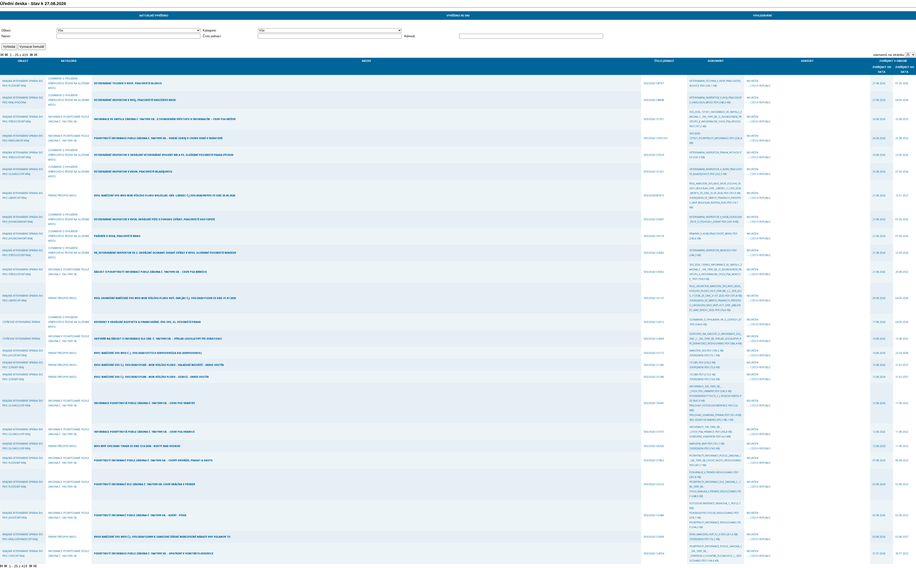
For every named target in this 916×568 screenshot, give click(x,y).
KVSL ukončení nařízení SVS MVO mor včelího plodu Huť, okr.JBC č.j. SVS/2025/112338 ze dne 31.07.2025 (165, 298)
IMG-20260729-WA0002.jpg (705, 419)
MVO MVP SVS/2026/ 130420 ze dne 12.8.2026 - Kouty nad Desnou (137, 446)
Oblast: (6, 30)
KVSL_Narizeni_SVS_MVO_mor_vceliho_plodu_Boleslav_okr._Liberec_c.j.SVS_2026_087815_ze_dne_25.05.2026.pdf (715, 188)
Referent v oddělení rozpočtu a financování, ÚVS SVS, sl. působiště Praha (147, 322)
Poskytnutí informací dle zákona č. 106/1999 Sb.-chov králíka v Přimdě (144, 484)
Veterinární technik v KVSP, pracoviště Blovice (128, 83)
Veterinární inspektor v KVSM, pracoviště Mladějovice (133, 171)
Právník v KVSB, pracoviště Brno (117, 236)
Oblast (23, 61)
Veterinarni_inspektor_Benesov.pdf (713, 250)
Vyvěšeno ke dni (458, 15)
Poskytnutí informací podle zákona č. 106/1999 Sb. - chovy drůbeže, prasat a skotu (153, 460)
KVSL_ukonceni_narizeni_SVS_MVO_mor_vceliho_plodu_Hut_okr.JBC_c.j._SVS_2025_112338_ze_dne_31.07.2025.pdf (715, 290)
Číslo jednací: (212, 36)
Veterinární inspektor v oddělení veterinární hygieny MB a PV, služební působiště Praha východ (164, 155)
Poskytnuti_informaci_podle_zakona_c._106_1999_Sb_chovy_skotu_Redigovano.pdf (715, 460)
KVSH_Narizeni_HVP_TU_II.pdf (707, 534)
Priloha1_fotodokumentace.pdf (711, 405)
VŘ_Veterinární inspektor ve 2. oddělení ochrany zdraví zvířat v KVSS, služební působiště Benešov (165, 252)
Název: (6, 36)
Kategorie (69, 61)
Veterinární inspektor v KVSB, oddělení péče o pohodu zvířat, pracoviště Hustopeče (154, 219)
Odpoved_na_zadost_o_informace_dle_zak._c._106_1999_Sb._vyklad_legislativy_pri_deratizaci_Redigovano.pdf (715, 338)
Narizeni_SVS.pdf (700, 350)
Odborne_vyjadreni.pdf (705, 436)
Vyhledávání (762, 15)
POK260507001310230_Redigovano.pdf (714, 513)
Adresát (807, 61)
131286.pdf (696, 374)
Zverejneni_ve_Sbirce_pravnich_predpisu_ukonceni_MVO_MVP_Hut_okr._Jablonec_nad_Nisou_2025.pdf (715, 305)
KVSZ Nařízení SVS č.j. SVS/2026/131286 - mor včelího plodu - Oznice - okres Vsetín (151, 377)
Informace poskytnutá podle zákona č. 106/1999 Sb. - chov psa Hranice (144, 431)
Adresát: (410, 36)
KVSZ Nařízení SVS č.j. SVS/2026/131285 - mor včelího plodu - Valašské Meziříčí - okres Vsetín (159, 365)
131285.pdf (696, 362)
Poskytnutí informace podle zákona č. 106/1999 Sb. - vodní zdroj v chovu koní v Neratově (158, 138)
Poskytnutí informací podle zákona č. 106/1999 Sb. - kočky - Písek (140, 515)
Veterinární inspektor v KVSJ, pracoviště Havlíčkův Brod (135, 100)
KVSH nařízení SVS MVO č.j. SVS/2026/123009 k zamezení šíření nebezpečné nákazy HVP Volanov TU (162, 536)
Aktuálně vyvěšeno (153, 15)
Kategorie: (210, 30)
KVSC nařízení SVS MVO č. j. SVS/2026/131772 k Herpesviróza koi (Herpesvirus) (148, 353)
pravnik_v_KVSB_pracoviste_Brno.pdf (713, 233)
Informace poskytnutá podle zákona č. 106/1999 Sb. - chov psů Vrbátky (144, 403)
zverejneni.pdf (699, 355)
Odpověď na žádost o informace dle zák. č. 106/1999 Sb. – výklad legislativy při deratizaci (158, 338)
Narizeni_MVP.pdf (701, 443)
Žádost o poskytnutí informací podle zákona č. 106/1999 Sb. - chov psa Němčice (150, 271)
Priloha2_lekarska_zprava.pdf (709, 415)
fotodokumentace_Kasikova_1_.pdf (712, 503)
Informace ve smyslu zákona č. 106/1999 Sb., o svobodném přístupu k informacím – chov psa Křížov (165, 119)
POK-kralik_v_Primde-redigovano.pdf (713, 472)
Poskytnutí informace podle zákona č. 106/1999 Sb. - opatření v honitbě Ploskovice (153, 553)
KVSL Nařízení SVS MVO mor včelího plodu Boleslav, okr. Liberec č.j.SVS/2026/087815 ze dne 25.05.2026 (164, 195)
